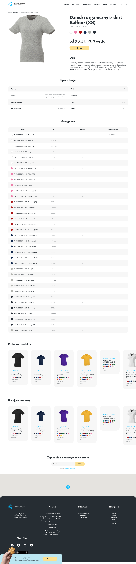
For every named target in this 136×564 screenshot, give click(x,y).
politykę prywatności (70, 468)
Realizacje (87, 4)
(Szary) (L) (24, 280)
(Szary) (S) (24, 269)
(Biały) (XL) (24, 157)
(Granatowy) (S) (25, 241)
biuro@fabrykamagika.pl (53, 531)
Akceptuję (67, 468)
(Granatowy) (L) (25, 252)
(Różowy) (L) (24, 185)
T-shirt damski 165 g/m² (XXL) (63, 373)
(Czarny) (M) (24, 308)
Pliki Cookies (83, 517)
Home (10, 12)
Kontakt (113, 4)
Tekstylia (15, 12)
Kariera (97, 4)
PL (127, 4)
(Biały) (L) (23, 152)
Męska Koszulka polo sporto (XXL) (40, 373)
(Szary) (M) (24, 274)
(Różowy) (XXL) (25, 196)
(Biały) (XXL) (24, 163)
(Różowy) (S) (24, 174)
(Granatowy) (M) (25, 246)
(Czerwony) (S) (25, 207)
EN (121, 4)
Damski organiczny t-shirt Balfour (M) (18, 373)
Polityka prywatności (83, 513)
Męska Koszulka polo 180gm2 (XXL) (87, 373)
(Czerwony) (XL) (25, 224)
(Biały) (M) (24, 146)
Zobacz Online (52, 524)
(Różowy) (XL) (25, 191)
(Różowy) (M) (24, 179)
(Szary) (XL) (24, 286)
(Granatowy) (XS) (25, 235)
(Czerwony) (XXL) (26, 230)
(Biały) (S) (23, 140)
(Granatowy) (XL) (26, 258)
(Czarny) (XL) (24, 319)
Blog (105, 4)
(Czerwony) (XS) (25, 202)
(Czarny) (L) (24, 313)
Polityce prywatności (33, 560)
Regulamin (83, 515)
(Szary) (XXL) (24, 291)
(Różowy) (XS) (25, 168)
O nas (66, 4)
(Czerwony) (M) (25, 213)
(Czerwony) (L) (25, 219)
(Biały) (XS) (24, 135)
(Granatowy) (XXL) (26, 263)
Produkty (75, 4)
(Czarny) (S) (24, 302)
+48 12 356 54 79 (53, 533)
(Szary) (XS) (24, 330)
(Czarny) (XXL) (25, 325)
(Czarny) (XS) (24, 297)
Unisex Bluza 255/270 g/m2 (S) (109, 361)
